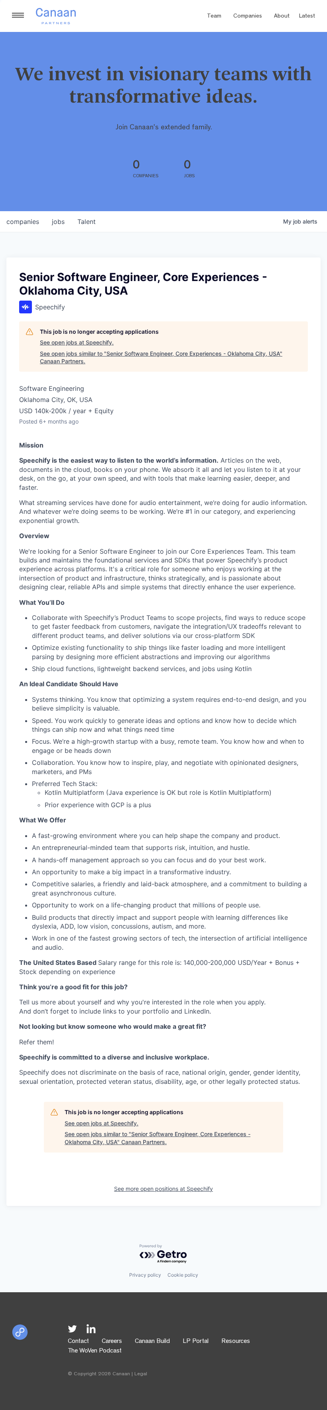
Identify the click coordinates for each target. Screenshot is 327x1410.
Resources (235, 1342)
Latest (307, 17)
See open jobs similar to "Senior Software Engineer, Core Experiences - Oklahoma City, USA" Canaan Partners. (161, 357)
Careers (112, 1342)
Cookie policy (182, 1275)
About (282, 17)
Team (214, 17)
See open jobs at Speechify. (77, 342)
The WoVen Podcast (95, 1351)
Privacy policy (145, 1275)
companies (22, 222)
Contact (78, 1342)
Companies (247, 17)
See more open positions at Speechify (163, 1188)
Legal (140, 1374)
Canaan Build (152, 1342)
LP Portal (196, 1342)
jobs (58, 222)
